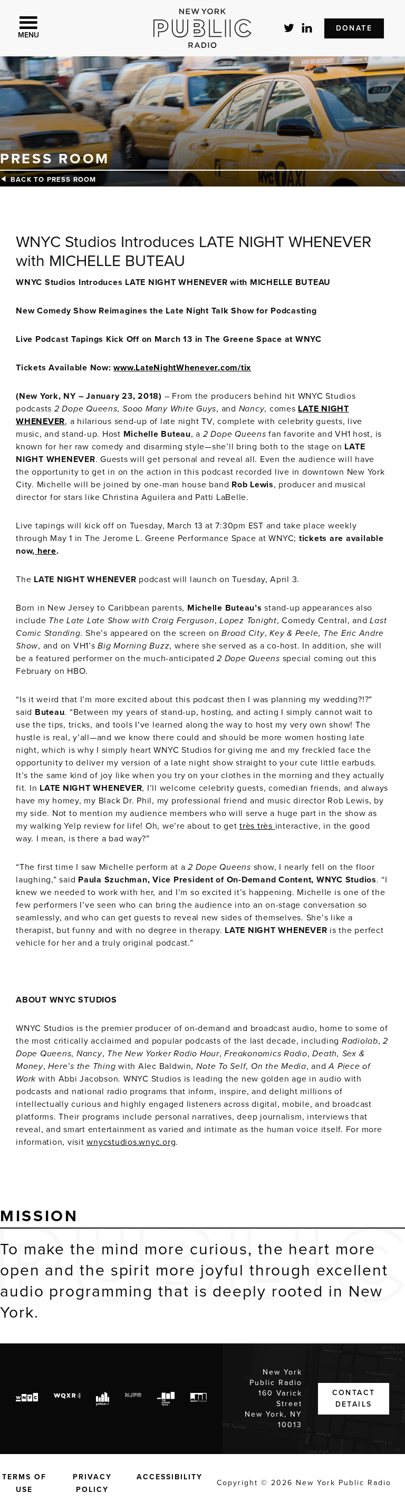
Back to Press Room (54, 179)
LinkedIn (307, 28)
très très (257, 826)
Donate (354, 28)
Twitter (289, 28)
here (45, 551)
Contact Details (353, 1398)
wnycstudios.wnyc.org (131, 1142)
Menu (28, 35)
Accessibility (169, 1476)
